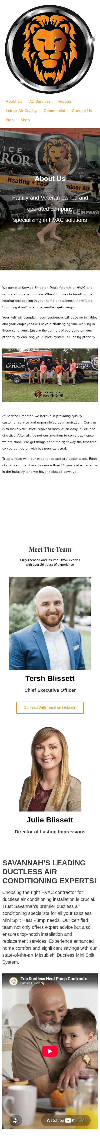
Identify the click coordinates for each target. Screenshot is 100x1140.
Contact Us (82, 110)
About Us (14, 101)
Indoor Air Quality (21, 110)
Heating (64, 101)
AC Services (39, 101)
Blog (10, 120)
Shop (25, 120)
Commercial (54, 110)
